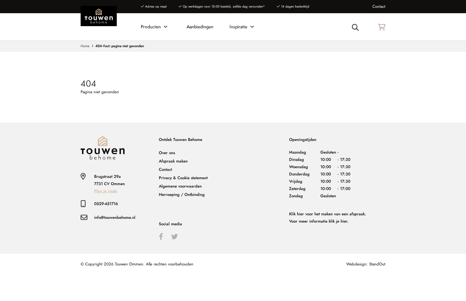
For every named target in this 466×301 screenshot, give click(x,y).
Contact (378, 6)
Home (85, 46)
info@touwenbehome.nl (114, 217)
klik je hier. (339, 221)
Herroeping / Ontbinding (182, 195)
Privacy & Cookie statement (183, 178)
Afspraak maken (173, 161)
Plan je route (105, 191)
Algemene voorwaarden (180, 186)
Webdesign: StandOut (365, 264)
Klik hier (296, 214)
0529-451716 (106, 204)
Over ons (167, 153)
